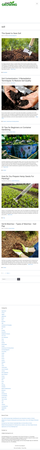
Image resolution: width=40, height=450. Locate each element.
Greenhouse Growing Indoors (13, 121)
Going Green (4, 344)
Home (3, 356)
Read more (13, 69)
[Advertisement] (20, 15)
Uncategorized (5, 406)
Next (8, 273)
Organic (3, 377)
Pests (3, 381)
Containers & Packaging (7, 325)
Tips (2, 402)
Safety (3, 392)
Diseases (3, 326)
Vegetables (4, 407)
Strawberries (4, 393)
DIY (2, 328)
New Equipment (5, 372)
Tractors (3, 404)
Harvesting (4, 351)
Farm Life (4, 335)
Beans (3, 318)
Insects (3, 360)
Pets (2, 383)
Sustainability (4, 395)
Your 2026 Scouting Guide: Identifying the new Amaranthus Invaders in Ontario (18, 418)
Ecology (3, 330)
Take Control (4, 399)
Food (3, 339)
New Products (5, 374)
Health (3, 353)
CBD (2, 323)
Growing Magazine (5, 349)
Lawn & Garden (5, 369)
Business (3, 321)
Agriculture (4, 310)
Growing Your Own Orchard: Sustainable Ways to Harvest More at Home (17, 423)
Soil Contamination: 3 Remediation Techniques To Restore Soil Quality (16, 79)
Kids (2, 363)
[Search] (18, 279)
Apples (3, 314)
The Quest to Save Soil (11, 33)
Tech (3, 400)
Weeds (3, 409)
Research (3, 390)
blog (4, 217)
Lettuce (3, 370)
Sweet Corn (4, 397)
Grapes (3, 346)
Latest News (4, 367)
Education (5, 72)
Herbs (3, 355)
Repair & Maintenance (6, 388)
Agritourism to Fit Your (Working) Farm (10, 426)
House (3, 358)
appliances (4, 316)
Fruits (3, 340)
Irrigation (3, 362)
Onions (3, 376)
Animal (3, 312)
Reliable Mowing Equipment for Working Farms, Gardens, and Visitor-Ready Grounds (19, 424)
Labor (3, 365)
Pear (2, 379)
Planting (3, 385)
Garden (4, 121)
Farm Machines (5, 337)
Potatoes (3, 386)
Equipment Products (6, 333)
